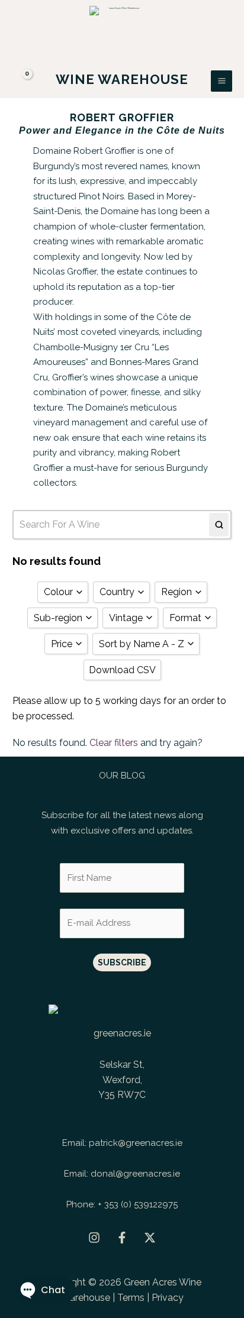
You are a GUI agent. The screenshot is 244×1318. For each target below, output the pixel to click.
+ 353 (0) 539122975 (138, 1204)
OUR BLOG (122, 775)
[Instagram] (94, 1237)
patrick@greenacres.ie (135, 1143)
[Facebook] (122, 1237)
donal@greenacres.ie (135, 1173)
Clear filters (113, 742)
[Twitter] (150, 1237)
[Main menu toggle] (221, 81)
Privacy (168, 1297)
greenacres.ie (122, 1033)
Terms (131, 1297)
